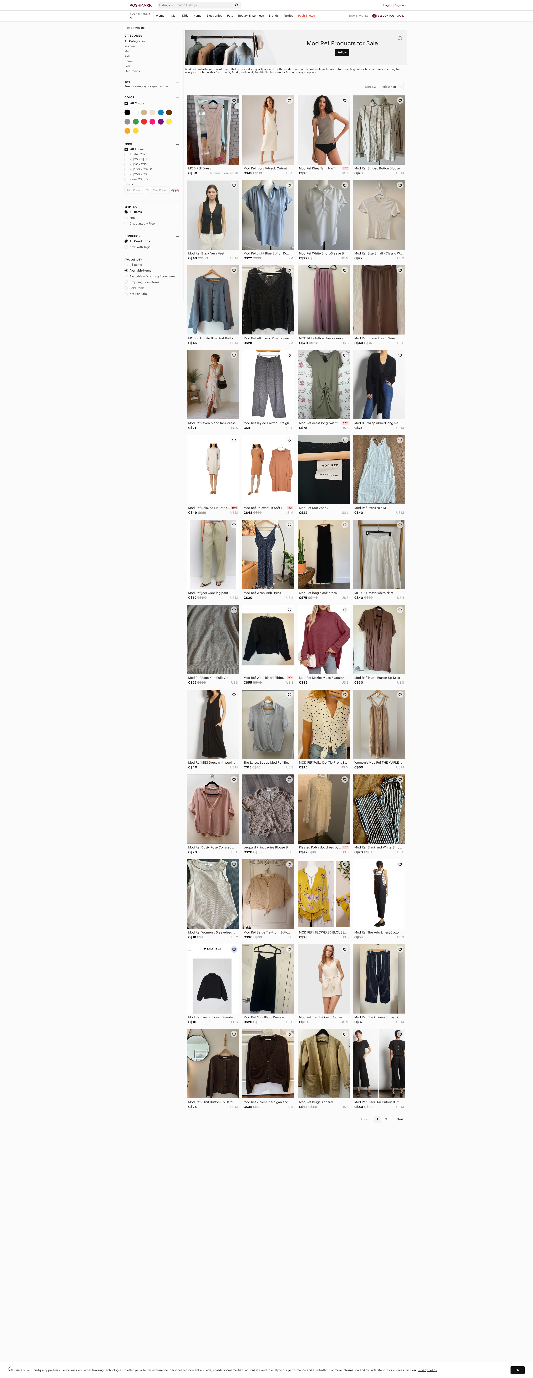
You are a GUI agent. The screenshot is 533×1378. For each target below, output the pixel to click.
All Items (136, 212)
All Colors (137, 103)
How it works (359, 15)
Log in (387, 5)
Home (197, 15)
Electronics (214, 15)
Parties (288, 15)
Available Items (140, 270)
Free (133, 218)
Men (174, 15)
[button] (166, 5)
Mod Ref (140, 28)
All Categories (135, 41)
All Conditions (140, 241)
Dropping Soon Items (144, 282)
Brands (274, 15)
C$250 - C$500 (141, 174)
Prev (363, 1119)
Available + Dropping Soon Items (153, 276)
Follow (342, 52)
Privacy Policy (427, 1370)
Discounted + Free (142, 223)
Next (400, 1119)
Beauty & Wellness (251, 15)
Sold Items (137, 288)
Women (161, 15)
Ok (517, 1370)
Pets (230, 15)
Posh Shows (306, 15)
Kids (185, 15)
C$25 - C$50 (139, 159)
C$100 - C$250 (141, 169)
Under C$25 (138, 154)
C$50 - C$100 (140, 164)
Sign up (400, 5)
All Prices (137, 149)
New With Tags (140, 247)
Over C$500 (139, 179)
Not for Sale (138, 294)
